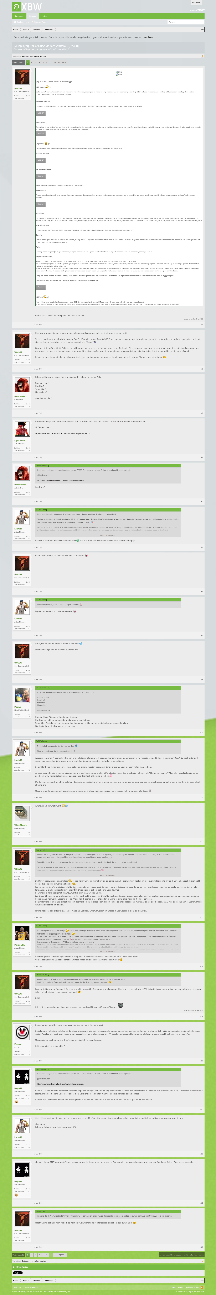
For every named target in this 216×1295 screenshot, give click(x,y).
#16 (201, 1061)
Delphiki (18, 1088)
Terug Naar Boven (192, 1287)
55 (55, 62)
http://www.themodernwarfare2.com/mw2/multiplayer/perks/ (62, 433)
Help (173, 1287)
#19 (201, 1203)
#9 (202, 679)
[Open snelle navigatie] (202, 29)
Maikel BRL (19, 945)
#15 (201, 1017)
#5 (202, 501)
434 (29, 1051)
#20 (201, 1247)
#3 (202, 413)
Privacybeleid (199, 1292)
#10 (201, 733)
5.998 (28, 448)
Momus (17, 707)
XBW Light (17, 1287)
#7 (202, 591)
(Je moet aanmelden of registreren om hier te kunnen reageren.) (182, 1255)
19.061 (27, 1096)
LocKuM (18, 529)
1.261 (28, 404)
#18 (201, 1154)
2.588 (28, 96)
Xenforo (34, 1287)
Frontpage (19, 16)
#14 (201, 966)
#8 (202, 635)
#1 (202, 325)
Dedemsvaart (20, 396)
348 (29, 832)
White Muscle (20, 825)
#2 (202, 369)
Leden (44, 16)
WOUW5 (52, 49)
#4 (202, 457)
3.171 (28, 536)
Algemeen (30, 49)
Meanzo (17, 1044)
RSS (202, 1287)
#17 (201, 1110)
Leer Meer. (148, 37)
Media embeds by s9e (62, 1292)
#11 (202, 797)
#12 (201, 841)
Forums (32, 16)
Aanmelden (196, 2)
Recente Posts (40, 22)
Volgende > (62, 62)
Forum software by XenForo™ (32, 1292)
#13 (201, 917)
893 (29, 952)
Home (180, 1287)
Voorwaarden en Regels (184, 1292)
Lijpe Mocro (19, 441)
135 (29, 714)
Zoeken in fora (23, 22)
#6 (202, 547)
